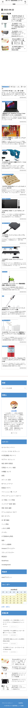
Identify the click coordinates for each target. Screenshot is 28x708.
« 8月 (3, 606)
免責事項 (21, 703)
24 (25, 600)
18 (3, 600)
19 (6, 600)
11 (3, 598)
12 (6, 598)
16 (21, 598)
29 (17, 602)
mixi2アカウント (7, 577)
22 (17, 600)
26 (6, 602)
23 (21, 600)
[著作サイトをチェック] (12, 433)
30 (21, 602)
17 (25, 598)
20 (10, 600)
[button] (25, 388)
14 (14, 598)
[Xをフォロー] (14, 433)
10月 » (8, 606)
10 (25, 596)
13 (10, 598)
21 (14, 600)
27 (10, 602)
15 (17, 598)
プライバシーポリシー (7, 703)
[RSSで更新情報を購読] (16, 433)
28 (14, 602)
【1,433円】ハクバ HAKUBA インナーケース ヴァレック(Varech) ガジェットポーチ (13, 622)
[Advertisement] (14, 68)
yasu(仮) (14, 411)
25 (3, 602)
